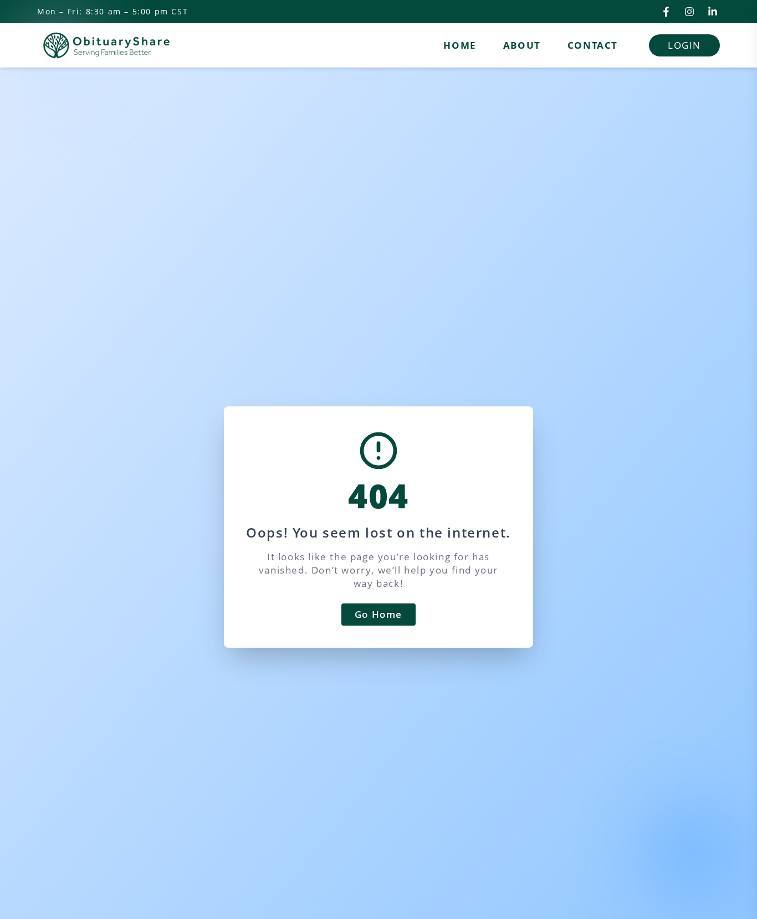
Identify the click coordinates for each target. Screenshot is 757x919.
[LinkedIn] (712, 11)
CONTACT (592, 45)
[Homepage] (106, 45)
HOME (459, 45)
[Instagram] (689, 11)
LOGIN (684, 45)
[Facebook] (666, 11)
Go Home (378, 614)
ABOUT (522, 45)
